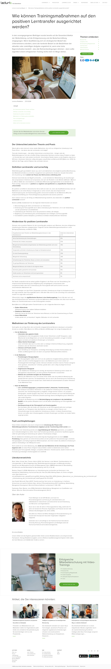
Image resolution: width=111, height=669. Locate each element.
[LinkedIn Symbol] (98, 651)
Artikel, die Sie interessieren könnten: (21, 123)
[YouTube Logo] (92, 651)
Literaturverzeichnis (17, 120)
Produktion (55, 2)
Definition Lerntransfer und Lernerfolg (22, 111)
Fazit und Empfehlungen (19, 118)
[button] (27, 8)
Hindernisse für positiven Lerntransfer (21, 114)
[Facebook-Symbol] (89, 651)
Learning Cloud (66, 2)
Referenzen (84, 2)
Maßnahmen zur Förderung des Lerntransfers (23, 116)
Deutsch (104, 2)
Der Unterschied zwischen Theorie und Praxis (23, 109)
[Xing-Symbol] (95, 651)
